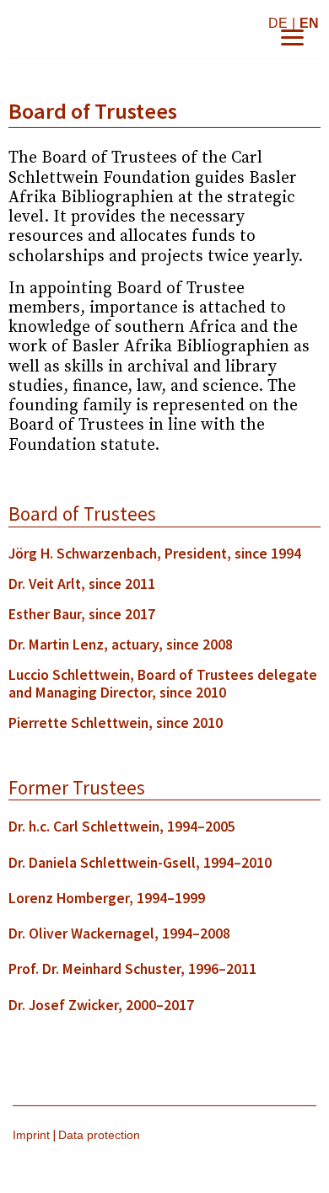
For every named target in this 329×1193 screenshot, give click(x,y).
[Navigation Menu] (292, 37)
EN (309, 23)
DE (278, 23)
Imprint (31, 1135)
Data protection (99, 1135)
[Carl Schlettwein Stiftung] (110, 29)
